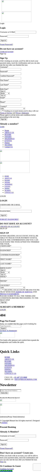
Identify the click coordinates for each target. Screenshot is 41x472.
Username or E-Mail (7, 32)
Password (3, 36)
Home (7, 130)
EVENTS (8, 141)
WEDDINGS (9, 139)
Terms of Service (6, 113)
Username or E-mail (7, 436)
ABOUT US (9, 132)
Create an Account (6, 52)
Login (2, 127)
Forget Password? (6, 44)
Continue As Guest (7, 469)
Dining (7, 143)
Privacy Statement (22, 113)
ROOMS (8, 135)
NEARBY (8, 145)
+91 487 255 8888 (20, 377)
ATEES (4, 423)
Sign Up (3, 462)
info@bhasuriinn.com (26, 379)
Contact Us (9, 147)
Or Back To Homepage (8, 331)
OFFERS (8, 137)
